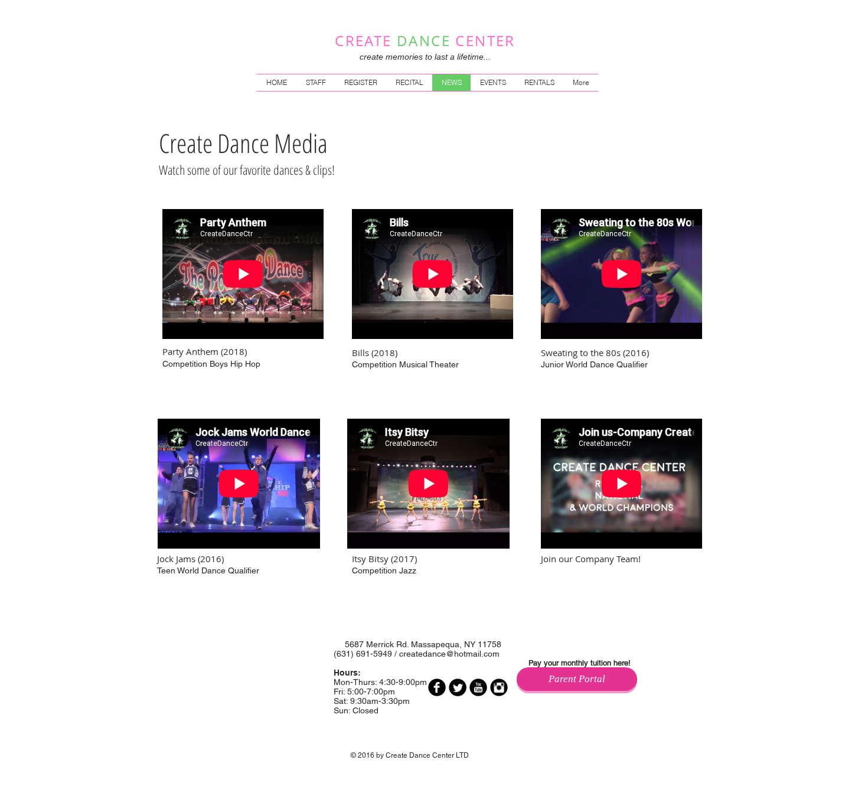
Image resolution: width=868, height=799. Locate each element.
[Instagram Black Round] (499, 687)
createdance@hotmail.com (449, 653)
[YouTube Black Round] (478, 687)
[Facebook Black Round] (437, 687)
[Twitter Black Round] (457, 687)
